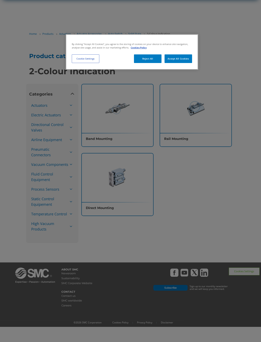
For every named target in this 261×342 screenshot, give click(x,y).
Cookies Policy (139, 47)
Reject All (147, 58)
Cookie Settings (85, 58)
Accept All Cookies (178, 58)
